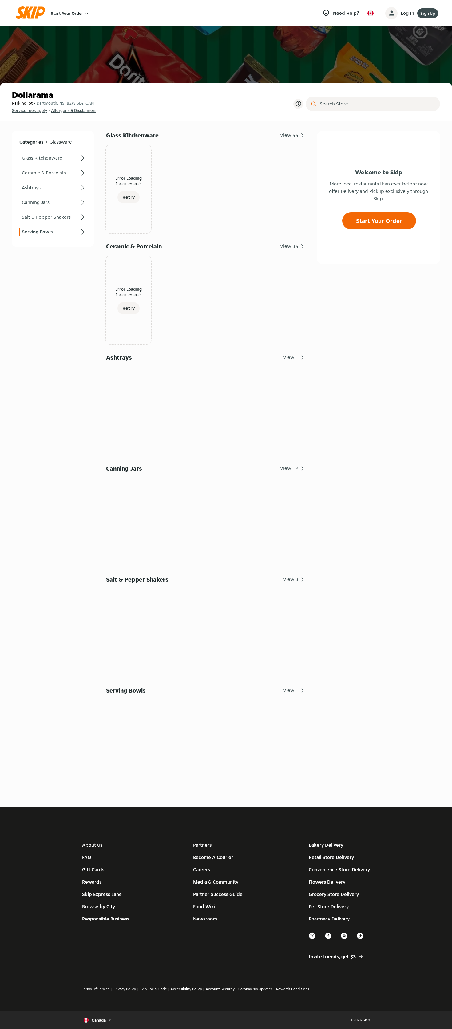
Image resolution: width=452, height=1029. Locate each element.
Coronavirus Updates (255, 989)
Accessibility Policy (186, 989)
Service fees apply (29, 110)
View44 (289, 135)
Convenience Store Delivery (339, 869)
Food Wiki (204, 906)
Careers (201, 869)
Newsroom (205, 919)
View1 (291, 357)
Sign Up (427, 13)
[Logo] (32, 13)
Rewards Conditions (292, 989)
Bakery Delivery (326, 845)
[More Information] (298, 104)
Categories (31, 142)
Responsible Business (105, 919)
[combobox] (377, 104)
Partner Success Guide (218, 894)
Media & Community (215, 882)
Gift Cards (93, 869)
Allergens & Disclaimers (73, 110)
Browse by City (98, 906)
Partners (202, 845)
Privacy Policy (124, 989)
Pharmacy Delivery (329, 919)
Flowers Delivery (327, 882)
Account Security (220, 989)
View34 (289, 246)
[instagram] (344, 938)
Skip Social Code (153, 989)
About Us (92, 845)
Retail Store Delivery (331, 857)
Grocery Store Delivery (334, 894)
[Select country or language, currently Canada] (370, 13)
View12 (289, 468)
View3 (291, 579)
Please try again (129, 183)
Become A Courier (213, 857)
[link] (52, 158)
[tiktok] (360, 938)
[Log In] (391, 13)
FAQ (86, 857)
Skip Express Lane (102, 894)
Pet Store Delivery (329, 906)
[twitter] (312, 938)
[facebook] (328, 938)
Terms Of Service (96, 989)
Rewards (91, 882)
